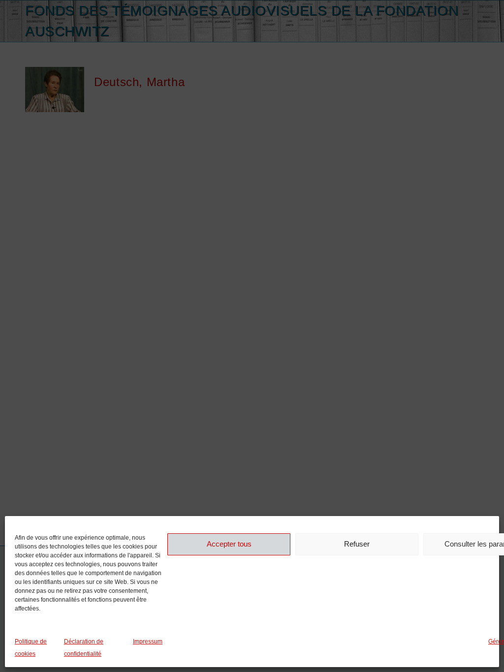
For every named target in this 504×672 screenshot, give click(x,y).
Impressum (147, 641)
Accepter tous (229, 544)
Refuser (357, 544)
